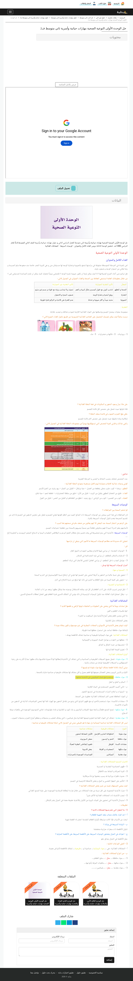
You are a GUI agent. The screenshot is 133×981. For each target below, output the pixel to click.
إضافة (109, 960)
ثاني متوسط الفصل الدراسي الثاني (71, 243)
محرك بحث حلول (48, 973)
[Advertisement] (66, 61)
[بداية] (122, 12)
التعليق (111, 945)
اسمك (112, 937)
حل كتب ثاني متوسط (86, 18)
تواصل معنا (34, 973)
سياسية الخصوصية (96, 973)
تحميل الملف (64, 188)
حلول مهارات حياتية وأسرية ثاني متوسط (64, 18)
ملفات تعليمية (112, 18)
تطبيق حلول (81, 973)
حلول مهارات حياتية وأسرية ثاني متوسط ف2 (34, 18)
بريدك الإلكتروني (58, 937)
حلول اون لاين (100, 18)
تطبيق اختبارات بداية (66, 973)
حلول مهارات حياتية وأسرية (45, 243)
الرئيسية (116, 3)
